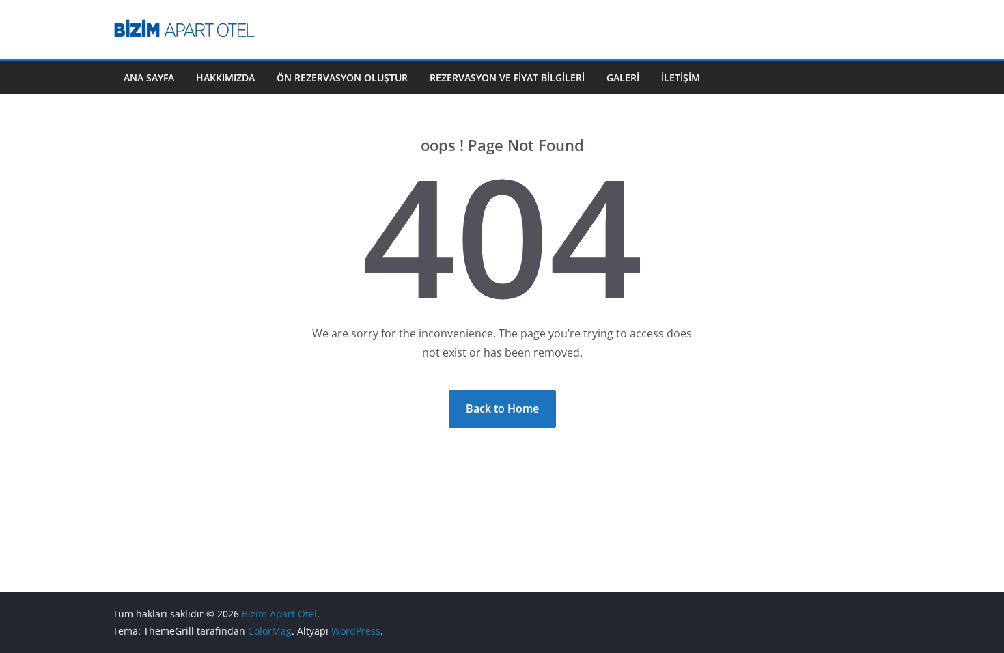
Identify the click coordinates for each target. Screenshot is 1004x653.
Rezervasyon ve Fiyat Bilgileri (507, 77)
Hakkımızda (225, 77)
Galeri (622, 77)
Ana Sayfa (149, 77)
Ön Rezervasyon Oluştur (342, 77)
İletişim (680, 77)
